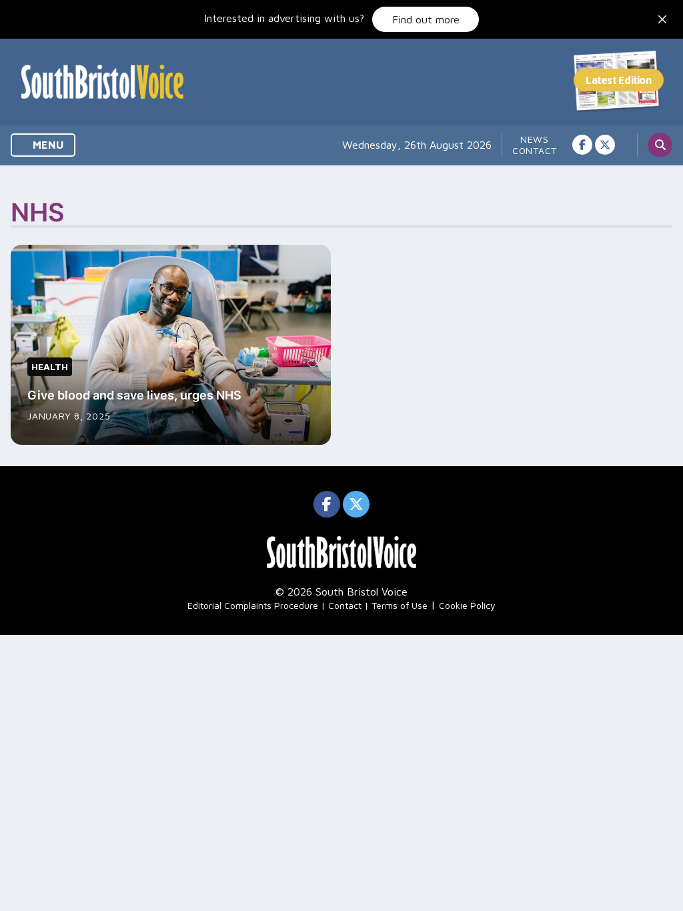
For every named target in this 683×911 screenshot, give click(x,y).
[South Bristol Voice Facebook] (582, 145)
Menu (47, 145)
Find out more (426, 19)
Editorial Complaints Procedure (252, 605)
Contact (534, 150)
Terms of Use (400, 605)
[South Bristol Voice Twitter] (605, 145)
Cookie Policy (467, 605)
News (534, 139)
